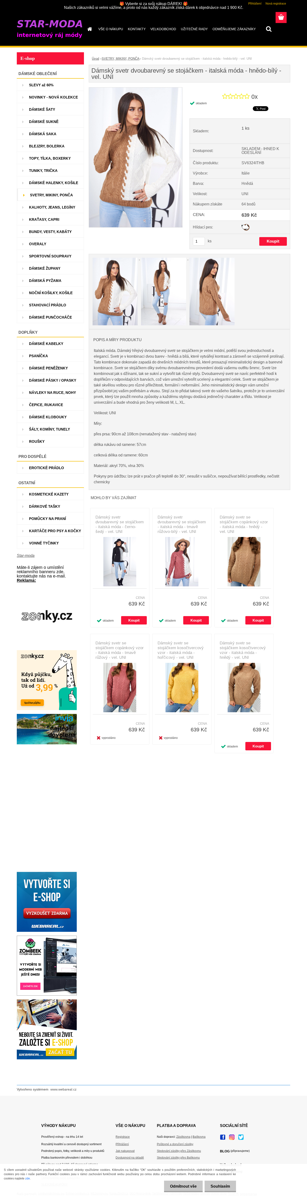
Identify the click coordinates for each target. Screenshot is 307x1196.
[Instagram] (232, 1136)
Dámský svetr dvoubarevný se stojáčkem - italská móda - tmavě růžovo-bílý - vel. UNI (182, 524)
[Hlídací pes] (245, 226)
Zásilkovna (183, 1136)
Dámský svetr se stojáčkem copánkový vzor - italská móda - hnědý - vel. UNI (244, 524)
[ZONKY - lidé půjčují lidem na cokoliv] (47, 652)
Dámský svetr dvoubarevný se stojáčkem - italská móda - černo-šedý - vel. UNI (119, 524)
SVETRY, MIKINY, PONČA (120, 58)
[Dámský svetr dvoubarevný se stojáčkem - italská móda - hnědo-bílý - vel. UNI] (135, 89)
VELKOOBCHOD (163, 29)
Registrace (123, 1136)
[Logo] (50, 29)
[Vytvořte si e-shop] (47, 873)
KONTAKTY (137, 29)
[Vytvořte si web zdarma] (47, 937)
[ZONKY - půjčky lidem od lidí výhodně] (47, 588)
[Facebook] (222, 1136)
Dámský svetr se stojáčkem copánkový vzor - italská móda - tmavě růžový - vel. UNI (119, 650)
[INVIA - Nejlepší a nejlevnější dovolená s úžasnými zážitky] (47, 716)
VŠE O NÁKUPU (110, 29)
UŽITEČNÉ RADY (194, 29)
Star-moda (26, 556)
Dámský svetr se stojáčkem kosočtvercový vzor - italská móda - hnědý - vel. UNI (243, 650)
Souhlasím (220, 1186)
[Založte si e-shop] (47, 1001)
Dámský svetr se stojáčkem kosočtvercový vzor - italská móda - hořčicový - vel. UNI (181, 650)
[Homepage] (89, 29)
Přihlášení (254, 3)
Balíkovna (199, 1136)
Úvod (95, 58)
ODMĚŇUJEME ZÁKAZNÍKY (234, 29)
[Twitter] (241, 1136)
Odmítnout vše (183, 1186)
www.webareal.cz (63, 1089)
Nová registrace (276, 3)
